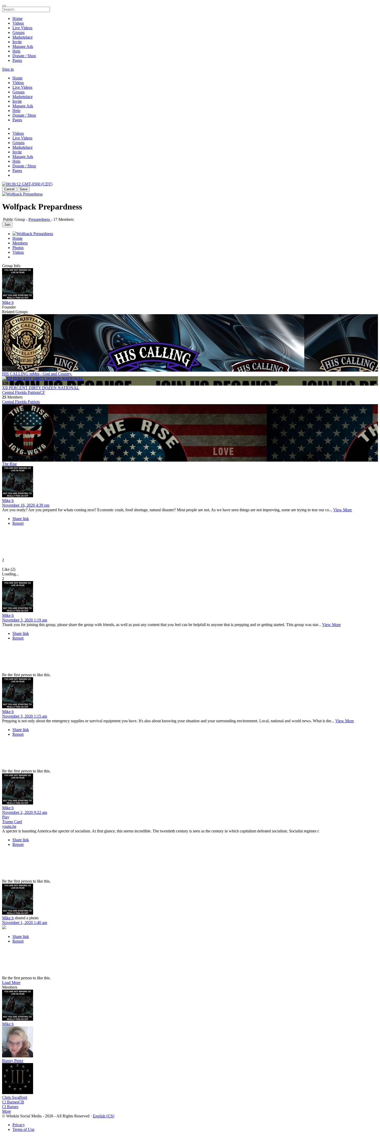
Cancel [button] (9, 189)
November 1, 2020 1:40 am (24, 922)
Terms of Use (23, 1129)
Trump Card (12, 821)
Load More (11, 982)
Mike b (8, 302)
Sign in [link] (8, 69)
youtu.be (9, 826)
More (6, 1111)
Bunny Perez (12, 1060)
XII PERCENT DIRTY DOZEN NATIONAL (40, 388)
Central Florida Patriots (21, 402)
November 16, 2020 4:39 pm (25, 505)
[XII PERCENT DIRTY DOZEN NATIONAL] (190, 378)
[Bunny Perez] (190, 1042)
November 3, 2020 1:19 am (24, 620)
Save (23, 189)
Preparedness (39, 219)
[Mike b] (190, 284)
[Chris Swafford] (190, 1079)
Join (7, 225)
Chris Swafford (14, 1097)
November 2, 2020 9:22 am (24, 812)
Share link (20, 518)
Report (18, 523)
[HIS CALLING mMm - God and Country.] (190, 340)
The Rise (9, 464)
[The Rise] (190, 430)
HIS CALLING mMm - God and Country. (37, 374)
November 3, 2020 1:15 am (24, 716)
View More (342, 510)
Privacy (18, 1125)
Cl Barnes (10, 1106)
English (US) (103, 1116)
